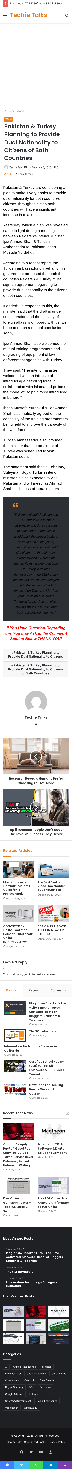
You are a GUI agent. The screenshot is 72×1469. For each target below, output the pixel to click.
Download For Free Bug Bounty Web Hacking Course (46, 1089)
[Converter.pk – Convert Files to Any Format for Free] (58, 1325)
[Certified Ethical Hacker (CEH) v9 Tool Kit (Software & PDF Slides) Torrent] (15, 1066)
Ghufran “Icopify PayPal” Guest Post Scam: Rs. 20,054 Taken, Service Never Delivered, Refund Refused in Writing (18, 1154)
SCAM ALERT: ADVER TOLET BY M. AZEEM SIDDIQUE (52, 930)
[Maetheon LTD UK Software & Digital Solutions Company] (53, 1131)
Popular (11, 990)
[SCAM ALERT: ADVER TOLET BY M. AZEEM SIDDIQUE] (53, 913)
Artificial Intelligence (24, 1366)
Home (11, 111)
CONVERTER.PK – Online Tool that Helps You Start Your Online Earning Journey (18, 934)
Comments (58, 990)
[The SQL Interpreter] (15, 1035)
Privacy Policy (56, 1442)
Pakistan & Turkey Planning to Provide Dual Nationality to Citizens (35, 654)
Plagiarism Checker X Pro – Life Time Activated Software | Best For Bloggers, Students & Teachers (47, 1011)
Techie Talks (16, 167)
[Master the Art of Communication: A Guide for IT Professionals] (18, 869)
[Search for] (67, 16)
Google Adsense (14, 1394)
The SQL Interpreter (43, 1031)
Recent (34, 990)
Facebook (45, 1387)
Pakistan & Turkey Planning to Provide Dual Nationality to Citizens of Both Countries (35, 669)
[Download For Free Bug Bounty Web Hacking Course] (15, 1089)
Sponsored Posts (35, 1442)
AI (6, 1366)
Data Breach (47, 1380)
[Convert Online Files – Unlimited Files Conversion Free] (13, 1338)
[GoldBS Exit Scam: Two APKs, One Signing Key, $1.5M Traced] (13, 1311)
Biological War (13, 1373)
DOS (31, 1387)
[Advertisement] (36, 63)
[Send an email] (25, 167)
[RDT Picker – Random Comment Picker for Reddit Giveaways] (58, 1338)
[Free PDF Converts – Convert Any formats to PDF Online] (53, 1185)
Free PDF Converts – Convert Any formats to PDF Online (53, 1202)
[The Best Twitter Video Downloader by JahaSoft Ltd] (53, 869)
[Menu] (5, 16)
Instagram (34, 1394)
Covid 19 (29, 1380)
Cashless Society (36, 1373)
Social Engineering (47, 1400)
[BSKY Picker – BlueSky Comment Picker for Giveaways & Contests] (36, 1338)
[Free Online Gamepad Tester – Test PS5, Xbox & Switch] (18, 1185)
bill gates (46, 1366)
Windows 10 (31, 1407)
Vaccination (11, 1407)
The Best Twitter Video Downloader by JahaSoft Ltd (51, 886)
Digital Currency (14, 1387)
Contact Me (14, 1442)
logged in (25, 974)
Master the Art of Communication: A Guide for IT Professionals (17, 888)
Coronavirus (12, 1380)
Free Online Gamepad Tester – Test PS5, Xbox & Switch (17, 1204)
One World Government (18, 1400)
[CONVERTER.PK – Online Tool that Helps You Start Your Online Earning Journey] (18, 913)
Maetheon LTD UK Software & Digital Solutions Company (52, 1148)
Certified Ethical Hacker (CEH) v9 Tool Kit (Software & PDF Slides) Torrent (46, 1068)
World (20, 111)
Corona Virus (59, 1373)
